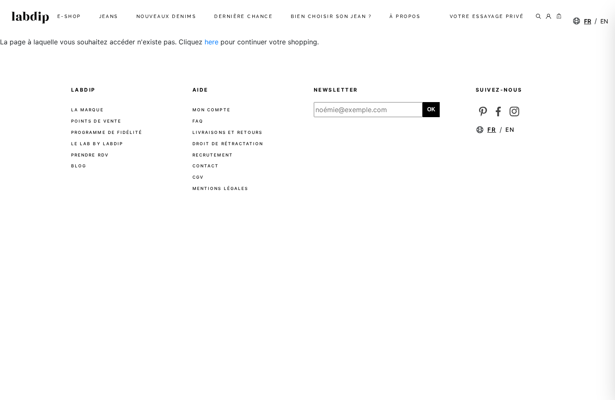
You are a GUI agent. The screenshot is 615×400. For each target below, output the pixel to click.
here (211, 42)
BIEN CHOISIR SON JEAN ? (333, 16)
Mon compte (211, 109)
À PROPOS (407, 16)
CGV (198, 176)
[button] (557, 17)
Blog (78, 165)
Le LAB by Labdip (97, 143)
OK (431, 109)
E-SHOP (71, 16)
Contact (205, 165)
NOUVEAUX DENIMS (168, 16)
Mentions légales (220, 188)
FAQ (197, 120)
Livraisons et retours (227, 132)
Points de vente (96, 120)
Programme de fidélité (106, 132)
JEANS (110, 16)
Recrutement (212, 154)
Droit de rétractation (227, 143)
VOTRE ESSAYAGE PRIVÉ (487, 16)
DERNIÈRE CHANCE (245, 16)
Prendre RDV (90, 154)
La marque (87, 109)
